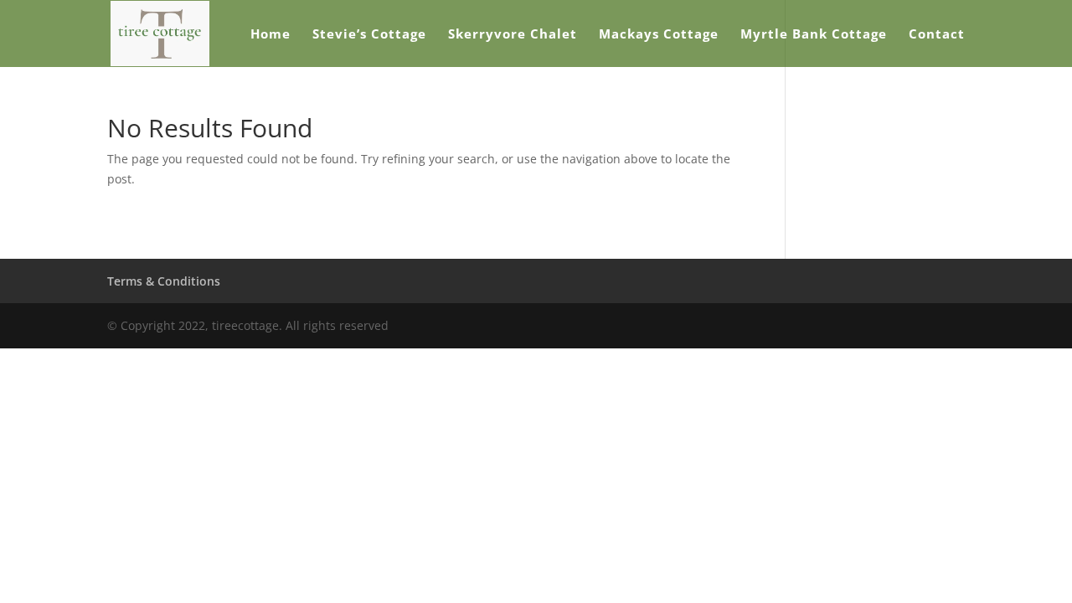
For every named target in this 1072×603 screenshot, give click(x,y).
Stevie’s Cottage (369, 35)
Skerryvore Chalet (512, 35)
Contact (937, 35)
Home (270, 35)
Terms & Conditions (163, 281)
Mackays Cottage (659, 35)
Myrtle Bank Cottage (813, 35)
